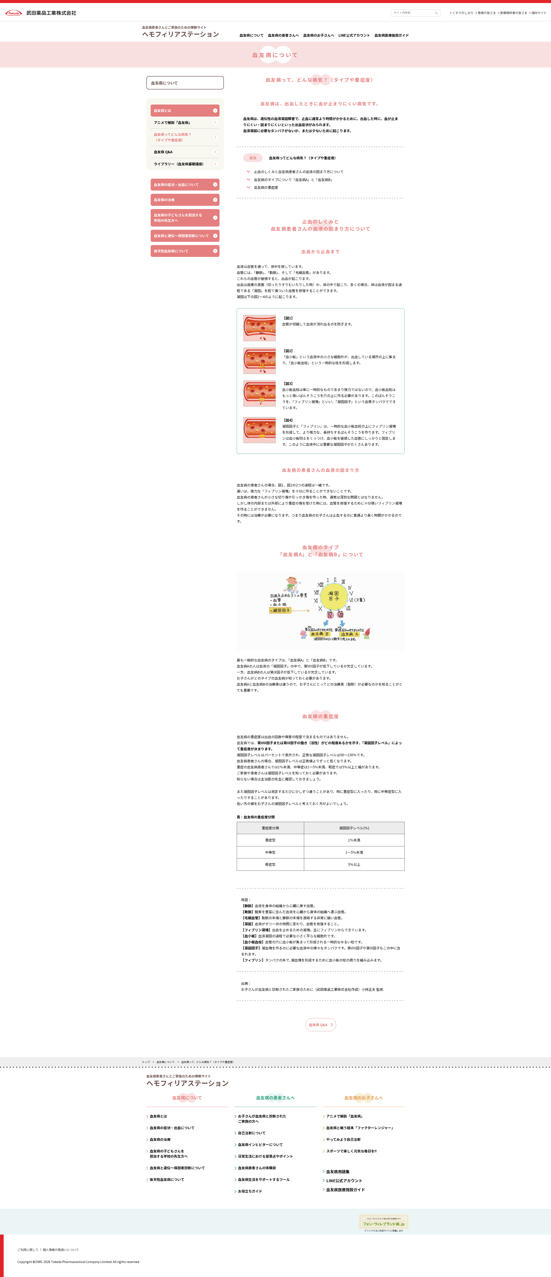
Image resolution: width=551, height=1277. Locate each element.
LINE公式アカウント (354, 35)
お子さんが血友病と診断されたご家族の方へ (262, 1118)
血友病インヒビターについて (260, 1144)
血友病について (252, 35)
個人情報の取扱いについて (61, 1249)
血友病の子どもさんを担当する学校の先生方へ (178, 217)
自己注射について (252, 1132)
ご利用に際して (28, 1249)
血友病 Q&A (163, 151)
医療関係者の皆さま (513, 13)
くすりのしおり (463, 13)
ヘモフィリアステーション (180, 34)
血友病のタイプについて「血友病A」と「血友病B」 (294, 179)
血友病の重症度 (266, 187)
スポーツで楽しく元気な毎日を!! (351, 1151)
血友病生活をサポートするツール (264, 1179)
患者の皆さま (487, 13)
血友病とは (162, 110)
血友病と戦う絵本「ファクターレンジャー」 (360, 1127)
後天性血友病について (171, 250)
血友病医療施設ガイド (392, 35)
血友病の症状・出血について (176, 184)
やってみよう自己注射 (343, 1139)
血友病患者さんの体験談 (257, 1167)
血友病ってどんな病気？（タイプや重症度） (173, 137)
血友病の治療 (164, 199)
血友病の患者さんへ (283, 35)
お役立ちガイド (250, 1191)
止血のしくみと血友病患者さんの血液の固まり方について (299, 171)
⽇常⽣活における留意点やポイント (265, 1156)
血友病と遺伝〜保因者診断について (181, 235)
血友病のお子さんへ (318, 35)
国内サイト (539, 13)
